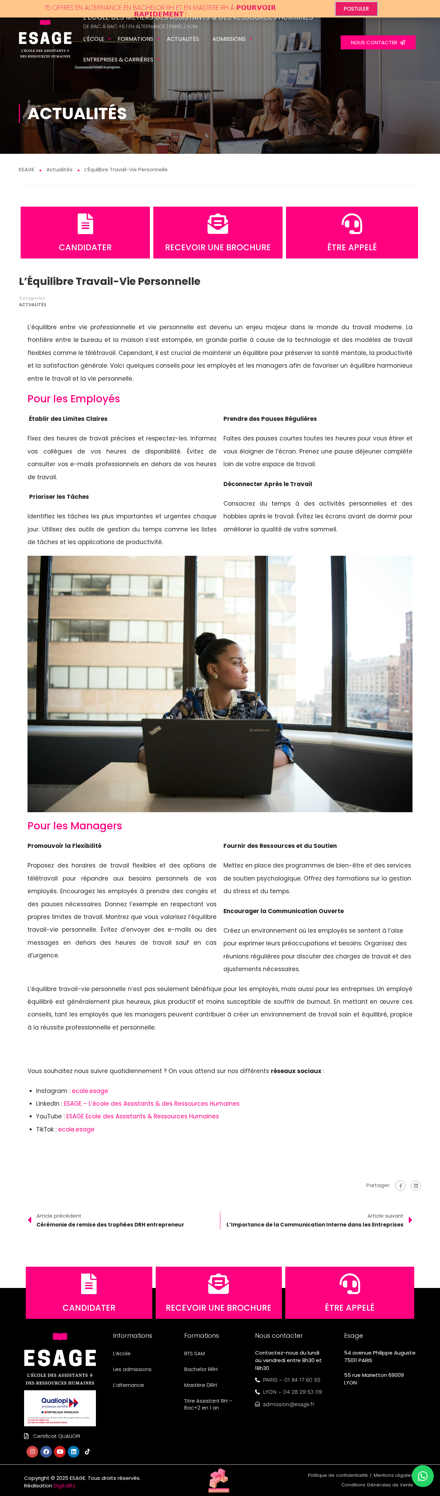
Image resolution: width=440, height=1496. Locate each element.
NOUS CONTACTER (375, 42)
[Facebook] (400, 1186)
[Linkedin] (73, 1452)
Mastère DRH (200, 1385)
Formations (135, 39)
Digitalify (64, 1485)
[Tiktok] (87, 1452)
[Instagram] (32, 1452)
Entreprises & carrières (118, 60)
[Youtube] (60, 1452)
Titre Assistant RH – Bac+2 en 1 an (208, 1404)
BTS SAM (194, 1353)
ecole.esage (90, 1091)
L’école (93, 39)
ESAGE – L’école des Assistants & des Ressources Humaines (152, 1104)
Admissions (228, 39)
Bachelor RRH (201, 1369)
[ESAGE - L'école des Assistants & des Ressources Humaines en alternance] (45, 43)
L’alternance (128, 1385)
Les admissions (132, 1369)
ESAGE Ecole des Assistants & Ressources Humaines (142, 1116)
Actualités (183, 39)
